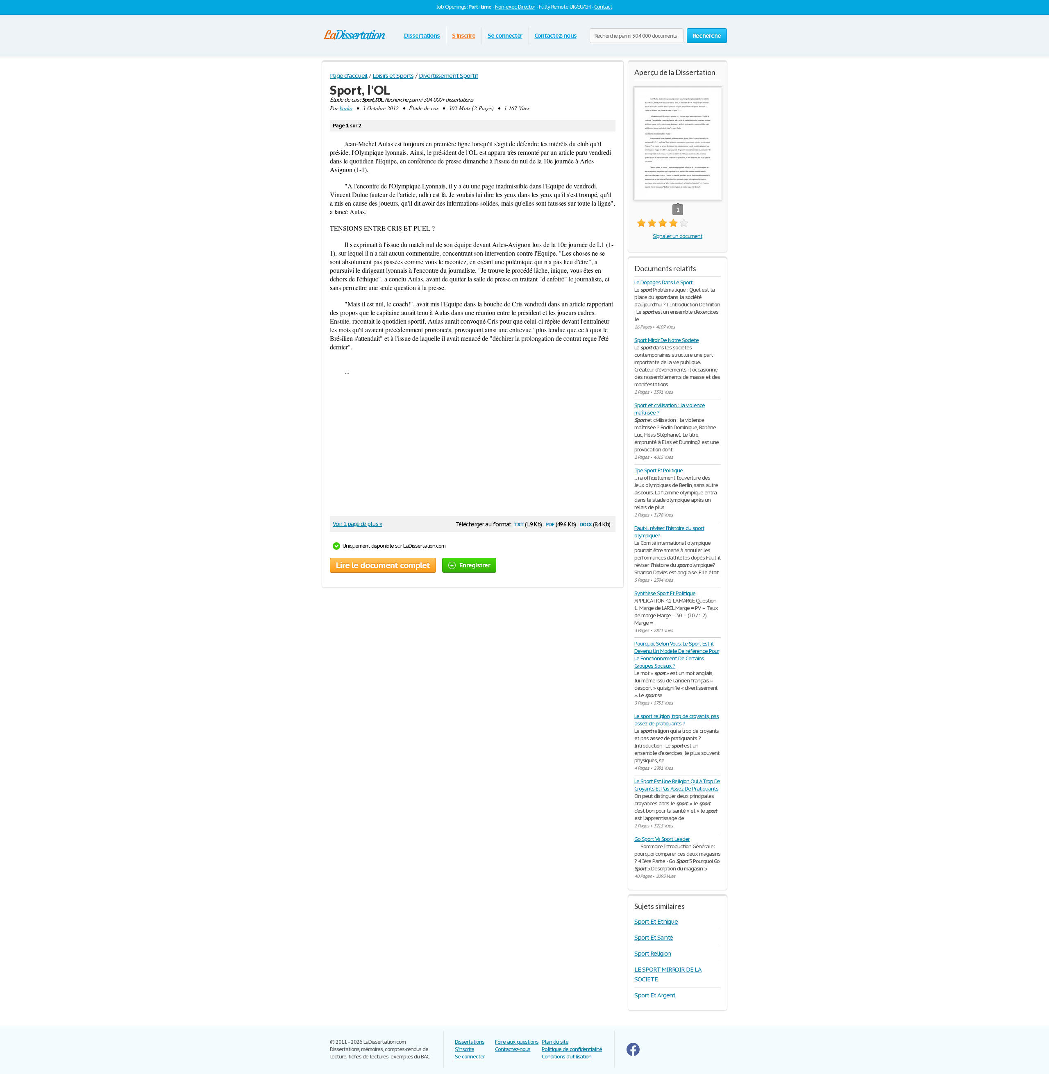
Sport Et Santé (653, 937)
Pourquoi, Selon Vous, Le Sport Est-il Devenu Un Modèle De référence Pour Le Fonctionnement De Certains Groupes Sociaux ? (676, 654)
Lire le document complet (383, 565)
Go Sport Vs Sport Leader (662, 839)
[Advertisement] (469, 448)
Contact (603, 6)
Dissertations (422, 35)
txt (519, 523)
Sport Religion (652, 953)
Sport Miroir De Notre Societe (666, 340)
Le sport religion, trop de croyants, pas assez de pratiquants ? (676, 720)
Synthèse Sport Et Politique (664, 593)
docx (585, 523)
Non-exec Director (515, 6)
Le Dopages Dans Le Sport (663, 282)
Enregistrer (474, 565)
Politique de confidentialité (572, 1049)
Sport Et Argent (654, 995)
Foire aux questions (516, 1041)
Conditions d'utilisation (566, 1056)
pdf (549, 523)
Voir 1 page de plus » (357, 524)
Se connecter (505, 35)
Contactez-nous (555, 35)
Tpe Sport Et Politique (658, 470)
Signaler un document (677, 236)
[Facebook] (633, 1054)
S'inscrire (463, 35)
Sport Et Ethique (656, 921)
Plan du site (555, 1041)
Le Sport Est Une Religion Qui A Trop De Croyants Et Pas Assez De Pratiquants (677, 785)
